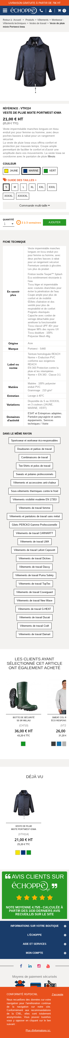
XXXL (52, 187)
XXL (41, 187)
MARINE (34, 170)
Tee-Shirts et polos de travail (34, 465)
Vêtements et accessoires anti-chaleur (34, 482)
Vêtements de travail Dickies (35, 558)
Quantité (8, 219)
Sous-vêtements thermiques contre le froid (34, 491)
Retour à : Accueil (12, 20)
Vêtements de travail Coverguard (34, 592)
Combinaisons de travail (34, 457)
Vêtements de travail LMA (34, 541)
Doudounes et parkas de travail (34, 449)
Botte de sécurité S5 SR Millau (23, 718)
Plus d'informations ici (38, 1030)
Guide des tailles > (21, 180)
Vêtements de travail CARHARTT (34, 533)
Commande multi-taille (33, 205)
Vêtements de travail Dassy (34, 566)
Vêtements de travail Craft (34, 625)
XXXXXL (23, 195)
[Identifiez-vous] (50, 10)
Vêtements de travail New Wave (34, 600)
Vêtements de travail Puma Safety (34, 575)
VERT (52, 170)
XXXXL (8, 195)
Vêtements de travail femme (34, 507)
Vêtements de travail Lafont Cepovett (34, 550)
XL (32, 187)
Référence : (11, 108)
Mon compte (34, 953)
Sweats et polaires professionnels (34, 474)
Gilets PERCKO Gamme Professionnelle (34, 524)
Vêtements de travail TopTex (34, 583)
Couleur (9, 163)
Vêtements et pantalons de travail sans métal (34, 516)
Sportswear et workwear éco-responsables (34, 440)
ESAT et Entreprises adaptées (45, 413)
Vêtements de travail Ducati (34, 617)
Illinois (51, 156)
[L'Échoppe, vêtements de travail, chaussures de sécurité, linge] (24, 10)
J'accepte (57, 994)
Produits (29, 20)
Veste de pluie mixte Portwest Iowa (23, 827)
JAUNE (14, 170)
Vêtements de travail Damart (34, 634)
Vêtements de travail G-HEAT (34, 609)
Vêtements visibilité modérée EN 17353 (35, 499)
